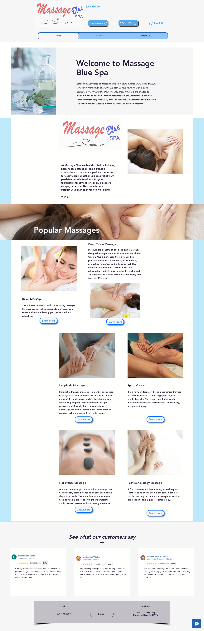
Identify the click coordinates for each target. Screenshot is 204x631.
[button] (156, 23)
